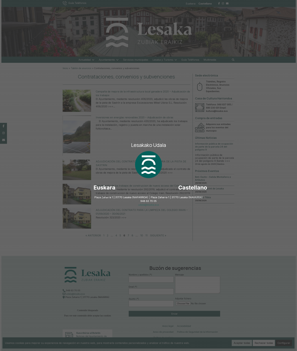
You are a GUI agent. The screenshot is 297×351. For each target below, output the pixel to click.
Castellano (192, 187)
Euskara (104, 187)
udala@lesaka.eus (148, 204)
